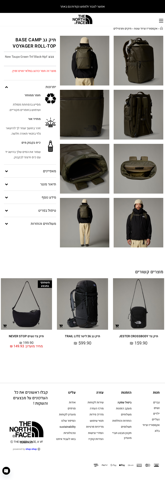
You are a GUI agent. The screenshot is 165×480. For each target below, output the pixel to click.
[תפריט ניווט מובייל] (161, 20)
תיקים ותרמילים (122, 28)
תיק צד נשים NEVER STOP (26, 336)
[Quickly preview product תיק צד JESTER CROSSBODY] (117, 326)
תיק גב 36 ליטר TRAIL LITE (82, 336)
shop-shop (31, 449)
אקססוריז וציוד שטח (145, 28)
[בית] (161, 28)
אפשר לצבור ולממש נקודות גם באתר (82, 6)
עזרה (100, 392)
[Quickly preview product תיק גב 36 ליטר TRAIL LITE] (61, 326)
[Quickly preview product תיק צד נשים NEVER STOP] (5, 326)
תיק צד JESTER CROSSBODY (138, 336)
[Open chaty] (6, 471)
